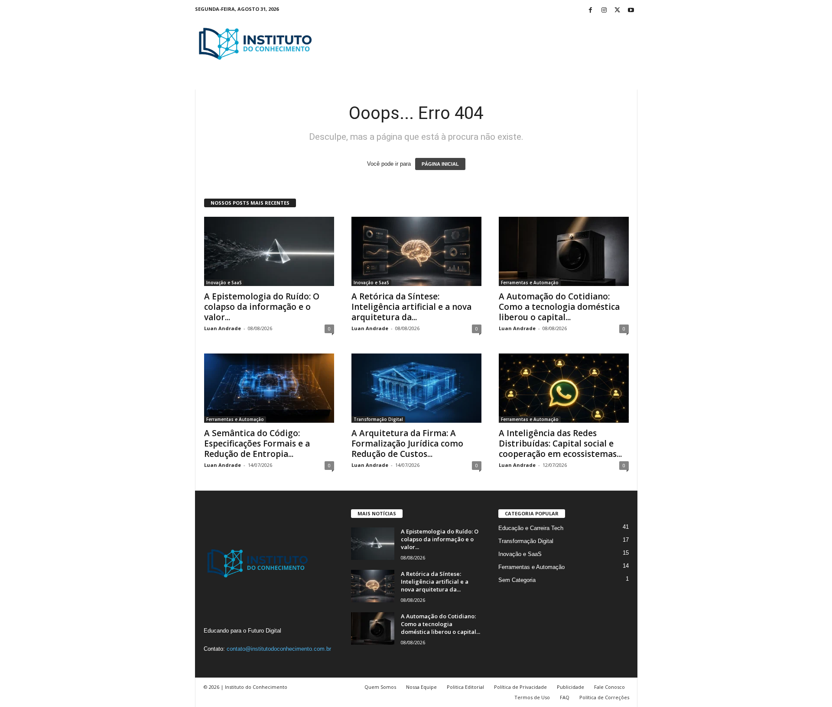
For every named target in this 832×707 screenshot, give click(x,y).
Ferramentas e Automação (530, 283)
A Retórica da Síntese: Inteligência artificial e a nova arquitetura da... (411, 307)
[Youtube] (631, 10)
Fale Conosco (609, 687)
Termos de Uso (532, 697)
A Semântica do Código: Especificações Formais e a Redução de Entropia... (257, 443)
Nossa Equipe (421, 687)
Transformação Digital (378, 419)
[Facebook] (590, 10)
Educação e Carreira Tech (530, 528)
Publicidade (570, 687)
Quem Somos (380, 687)
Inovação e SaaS (224, 283)
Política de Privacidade (520, 687)
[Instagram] (604, 10)
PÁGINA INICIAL (440, 164)
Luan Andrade (222, 328)
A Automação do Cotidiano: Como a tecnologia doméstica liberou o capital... (559, 307)
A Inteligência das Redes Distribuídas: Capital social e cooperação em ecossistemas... (560, 443)
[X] (617, 10)
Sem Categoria (517, 580)
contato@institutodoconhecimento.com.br (279, 649)
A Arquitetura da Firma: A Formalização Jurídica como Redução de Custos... (407, 443)
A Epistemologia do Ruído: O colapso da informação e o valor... (261, 307)
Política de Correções (604, 697)
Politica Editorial (465, 687)
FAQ (564, 697)
